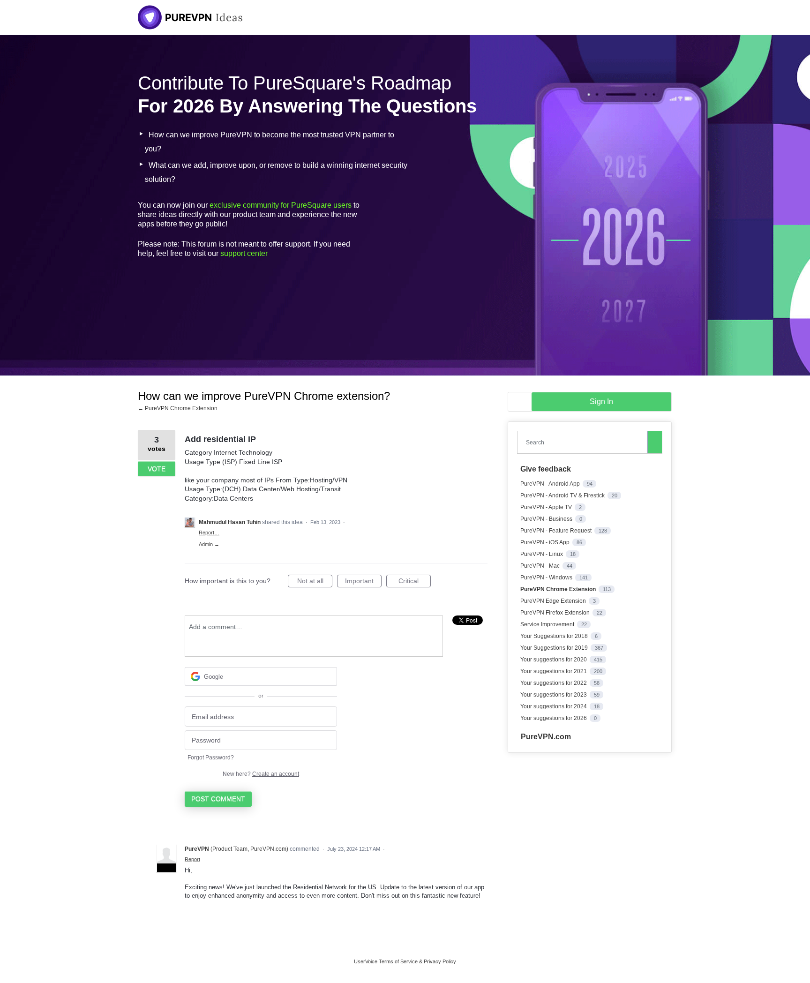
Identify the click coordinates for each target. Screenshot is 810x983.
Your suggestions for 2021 (554, 671)
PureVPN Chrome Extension (558, 589)
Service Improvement (548, 624)
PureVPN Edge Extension (553, 601)
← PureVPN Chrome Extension (178, 408)
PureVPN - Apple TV (546, 507)
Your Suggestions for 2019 (554, 648)
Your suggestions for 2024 (554, 706)
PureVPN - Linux (542, 554)
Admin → (209, 544)
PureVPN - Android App (550, 483)
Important (363, 582)
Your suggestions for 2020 (554, 659)
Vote (156, 469)
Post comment (218, 799)
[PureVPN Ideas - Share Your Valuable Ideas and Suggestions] (190, 17)
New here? (261, 774)
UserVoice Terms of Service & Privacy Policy (405, 961)
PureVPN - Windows (547, 577)
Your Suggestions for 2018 (554, 636)
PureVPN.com (546, 737)
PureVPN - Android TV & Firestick (563, 495)
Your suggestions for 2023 (554, 694)
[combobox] (585, 442)
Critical (414, 582)
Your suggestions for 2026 (554, 718)
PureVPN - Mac (540, 566)
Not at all (314, 582)
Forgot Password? (211, 757)
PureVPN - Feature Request (556, 530)
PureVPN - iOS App (545, 542)
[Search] (654, 442)
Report (192, 859)
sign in (601, 401)
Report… (209, 532)
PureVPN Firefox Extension (555, 612)
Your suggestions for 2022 (554, 683)
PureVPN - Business (547, 519)
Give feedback (545, 469)
